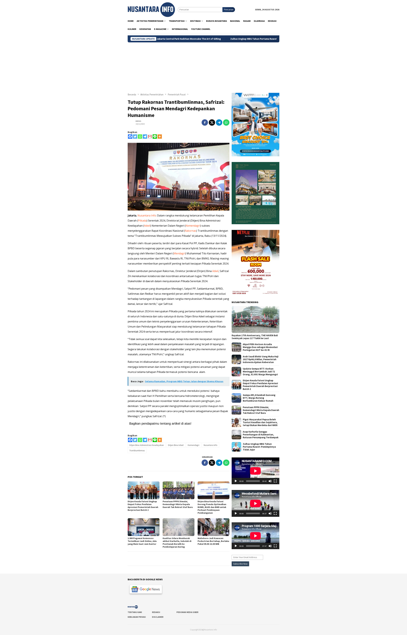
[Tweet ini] (212, 122)
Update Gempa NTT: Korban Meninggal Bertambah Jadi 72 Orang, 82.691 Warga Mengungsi (260, 371)
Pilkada (142, 220)
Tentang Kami (135, 612)
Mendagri (179, 253)
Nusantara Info (147, 215)
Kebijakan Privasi (137, 617)
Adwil (147, 225)
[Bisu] (270, 481)
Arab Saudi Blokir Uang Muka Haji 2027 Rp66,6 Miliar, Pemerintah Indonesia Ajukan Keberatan (260, 359)
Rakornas (190, 230)
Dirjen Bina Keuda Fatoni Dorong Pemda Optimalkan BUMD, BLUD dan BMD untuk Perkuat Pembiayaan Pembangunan (212, 507)
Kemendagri (193, 225)
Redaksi (156, 612)
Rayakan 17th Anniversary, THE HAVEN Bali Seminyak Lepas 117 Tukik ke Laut (255, 337)
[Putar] (235, 481)
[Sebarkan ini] (205, 122)
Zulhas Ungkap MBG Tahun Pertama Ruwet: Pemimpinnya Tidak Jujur (230, 38)
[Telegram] (145, 136)
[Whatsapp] (140, 136)
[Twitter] (135, 136)
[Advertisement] (203, 66)
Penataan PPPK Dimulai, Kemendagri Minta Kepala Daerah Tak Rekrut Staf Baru (178, 504)
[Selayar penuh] (275, 481)
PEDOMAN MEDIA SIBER (187, 612)
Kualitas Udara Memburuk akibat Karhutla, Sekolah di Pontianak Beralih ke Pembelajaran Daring (177, 542)
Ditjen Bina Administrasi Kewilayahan (146, 445)
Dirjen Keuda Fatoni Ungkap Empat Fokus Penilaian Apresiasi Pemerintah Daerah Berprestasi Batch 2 (143, 505)
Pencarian (228, 9)
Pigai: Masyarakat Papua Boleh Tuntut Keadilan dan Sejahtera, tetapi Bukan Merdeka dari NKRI (260, 422)
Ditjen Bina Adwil (175, 445)
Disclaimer (157, 617)
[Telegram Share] (219, 122)
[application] (255, 470)
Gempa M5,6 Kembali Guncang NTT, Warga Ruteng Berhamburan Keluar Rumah (259, 398)
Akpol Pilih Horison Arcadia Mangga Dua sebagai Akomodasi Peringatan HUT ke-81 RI (260, 347)
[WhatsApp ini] (226, 122)
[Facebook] (130, 136)
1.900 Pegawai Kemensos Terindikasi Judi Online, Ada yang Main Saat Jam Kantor (142, 541)
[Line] (155, 136)
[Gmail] (150, 136)
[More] (160, 136)
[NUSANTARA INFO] (151, 9)
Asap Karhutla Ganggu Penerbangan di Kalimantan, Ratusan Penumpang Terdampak (260, 434)
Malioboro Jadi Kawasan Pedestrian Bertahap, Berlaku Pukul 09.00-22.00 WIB (213, 541)
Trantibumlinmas (137, 450)
